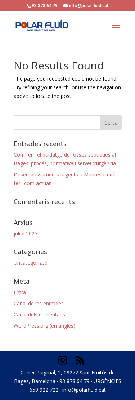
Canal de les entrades (39, 303)
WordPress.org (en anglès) (44, 325)
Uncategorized (31, 262)
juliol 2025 (25, 233)
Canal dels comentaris (39, 314)
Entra (20, 292)
